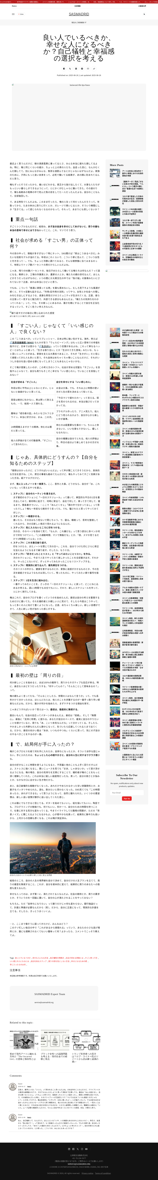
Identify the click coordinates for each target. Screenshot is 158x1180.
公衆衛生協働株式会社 (79, 1155)
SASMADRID (79, 14)
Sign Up (127, 798)
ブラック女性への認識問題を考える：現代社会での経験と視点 (54, 1056)
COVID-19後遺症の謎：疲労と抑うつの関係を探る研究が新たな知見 (132, 476)
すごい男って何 (91, 958)
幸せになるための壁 (79, 961)
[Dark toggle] (144, 14)
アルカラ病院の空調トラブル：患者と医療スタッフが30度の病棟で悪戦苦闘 (132, 589)
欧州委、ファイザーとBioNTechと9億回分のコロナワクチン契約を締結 (133, 397)
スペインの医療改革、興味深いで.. (53, 2)
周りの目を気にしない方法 (58, 961)
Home (14, 6)
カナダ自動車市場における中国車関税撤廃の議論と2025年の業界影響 (132, 522)
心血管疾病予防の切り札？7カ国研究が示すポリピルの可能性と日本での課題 (132, 246)
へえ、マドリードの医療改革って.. (130, 2)
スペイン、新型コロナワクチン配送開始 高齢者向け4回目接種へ (132, 454)
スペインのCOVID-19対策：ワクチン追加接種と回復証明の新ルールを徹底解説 (132, 420)
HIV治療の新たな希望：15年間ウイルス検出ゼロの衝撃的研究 (132, 332)
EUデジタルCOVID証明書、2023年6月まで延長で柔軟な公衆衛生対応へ (132, 711)
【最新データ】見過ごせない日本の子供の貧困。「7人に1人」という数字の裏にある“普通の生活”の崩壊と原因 (132, 186)
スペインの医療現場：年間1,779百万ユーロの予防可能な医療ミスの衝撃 (132, 600)
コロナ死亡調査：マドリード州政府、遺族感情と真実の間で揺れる (132, 578)
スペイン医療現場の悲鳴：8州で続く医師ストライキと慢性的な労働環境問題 (132, 722)
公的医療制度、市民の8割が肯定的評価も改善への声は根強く (132, 632)
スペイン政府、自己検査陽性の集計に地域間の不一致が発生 (132, 700)
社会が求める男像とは (74, 958)
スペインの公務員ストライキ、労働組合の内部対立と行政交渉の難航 (132, 257)
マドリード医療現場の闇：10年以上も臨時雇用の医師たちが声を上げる (132, 689)
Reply (29, 1086)
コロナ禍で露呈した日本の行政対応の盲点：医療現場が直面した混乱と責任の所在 (132, 200)
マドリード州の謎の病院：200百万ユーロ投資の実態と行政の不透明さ (132, 211)
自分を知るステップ (39, 961)
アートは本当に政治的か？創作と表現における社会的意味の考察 (132, 173)
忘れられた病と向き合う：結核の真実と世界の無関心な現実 (132, 353)
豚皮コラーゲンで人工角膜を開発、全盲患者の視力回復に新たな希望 (132, 545)
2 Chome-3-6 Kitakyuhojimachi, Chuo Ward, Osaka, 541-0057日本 (79, 1167)
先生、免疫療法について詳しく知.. (105, 2)
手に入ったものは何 (18, 964)
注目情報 (77, 6)
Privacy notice (87, 1173)
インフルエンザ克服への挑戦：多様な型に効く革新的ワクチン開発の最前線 (132, 444)
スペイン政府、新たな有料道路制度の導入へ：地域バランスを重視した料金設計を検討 (132, 621)
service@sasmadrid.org (79, 1164)
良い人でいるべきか (23, 958)
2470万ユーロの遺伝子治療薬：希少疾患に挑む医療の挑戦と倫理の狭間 (133, 654)
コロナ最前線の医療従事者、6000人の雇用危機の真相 (133, 678)
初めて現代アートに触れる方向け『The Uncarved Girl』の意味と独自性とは (23, 1056)
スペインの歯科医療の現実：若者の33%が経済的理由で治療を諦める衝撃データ (132, 432)
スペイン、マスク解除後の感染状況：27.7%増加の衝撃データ (132, 465)
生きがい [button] (46, 346)
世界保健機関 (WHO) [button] (23, 342)
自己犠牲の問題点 (57, 958)
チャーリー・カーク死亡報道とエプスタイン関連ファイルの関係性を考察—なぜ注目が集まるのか (132, 666)
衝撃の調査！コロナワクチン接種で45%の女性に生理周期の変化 (132, 510)
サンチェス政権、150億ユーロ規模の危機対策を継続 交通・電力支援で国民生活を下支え (132, 234)
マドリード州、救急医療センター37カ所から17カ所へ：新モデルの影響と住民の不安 (132, 533)
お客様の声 (142, 6)
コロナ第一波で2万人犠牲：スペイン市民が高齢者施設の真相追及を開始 (132, 222)
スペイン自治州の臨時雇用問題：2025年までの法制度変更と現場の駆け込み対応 (133, 343)
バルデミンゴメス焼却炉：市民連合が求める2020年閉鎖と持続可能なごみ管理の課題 (133, 734)
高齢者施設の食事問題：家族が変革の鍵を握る (132, 643)
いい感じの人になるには (19, 961)
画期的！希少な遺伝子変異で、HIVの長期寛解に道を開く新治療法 (132, 386)
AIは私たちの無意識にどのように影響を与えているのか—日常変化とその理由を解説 (132, 488)
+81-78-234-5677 (79, 1158)
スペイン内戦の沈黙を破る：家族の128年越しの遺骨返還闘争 (132, 375)
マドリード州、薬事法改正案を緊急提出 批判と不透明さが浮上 (133, 567)
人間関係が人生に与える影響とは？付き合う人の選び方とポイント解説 (132, 757)
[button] (13, 14)
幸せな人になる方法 (40, 958)
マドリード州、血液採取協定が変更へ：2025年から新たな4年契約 (133, 610)
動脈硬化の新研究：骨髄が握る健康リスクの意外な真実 (132, 408)
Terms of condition (103, 1173)
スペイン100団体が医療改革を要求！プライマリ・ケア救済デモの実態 (132, 746)
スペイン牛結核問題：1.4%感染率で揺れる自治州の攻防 (133, 499)
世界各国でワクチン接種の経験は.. (28, 2)
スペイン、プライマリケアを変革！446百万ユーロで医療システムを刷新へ (132, 364)
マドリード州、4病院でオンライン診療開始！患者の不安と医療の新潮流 (132, 556)
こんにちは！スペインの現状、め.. (79, 2)
